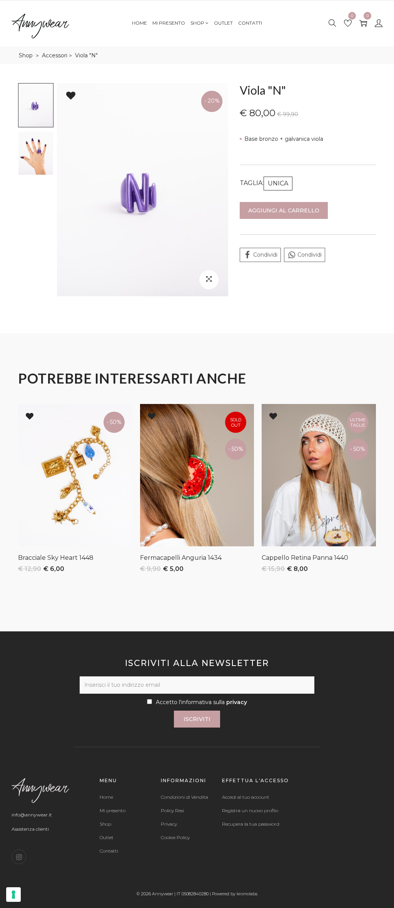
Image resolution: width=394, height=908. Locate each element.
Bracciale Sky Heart (48, 557)
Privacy (169, 824)
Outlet (223, 23)
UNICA (278, 183)
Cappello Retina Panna (297, 557)
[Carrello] (363, 23)
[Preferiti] (348, 23)
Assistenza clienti (30, 829)
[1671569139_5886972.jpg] (142, 189)
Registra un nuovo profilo (250, 810)
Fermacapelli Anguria (173, 557)
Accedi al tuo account (245, 797)
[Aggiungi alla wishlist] (70, 95)
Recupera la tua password (250, 824)
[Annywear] (40, 25)
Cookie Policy (175, 837)
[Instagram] (19, 857)
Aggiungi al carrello (283, 210)
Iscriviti (197, 719)
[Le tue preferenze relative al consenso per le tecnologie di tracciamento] (13, 894)
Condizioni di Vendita (184, 797)
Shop (197, 23)
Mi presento (168, 23)
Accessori (54, 55)
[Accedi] (378, 23)
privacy (236, 702)
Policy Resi (172, 810)
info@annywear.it (32, 815)
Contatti (250, 23)
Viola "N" (86, 55)
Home (139, 23)
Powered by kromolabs (234, 893)
